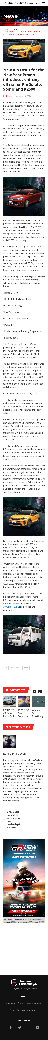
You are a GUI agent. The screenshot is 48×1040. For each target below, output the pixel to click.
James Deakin (11, 3)
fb (10, 1027)
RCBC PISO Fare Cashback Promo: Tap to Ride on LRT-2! (24, 717)
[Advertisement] (22, 945)
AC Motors (15, 667)
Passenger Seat (33, 1003)
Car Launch (32, 1010)
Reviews (21, 1010)
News (15, 29)
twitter (19, 1027)
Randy (9, 96)
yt (37, 1027)
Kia (6, 667)
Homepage (7, 29)
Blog (12, 1010)
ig (28, 1027)
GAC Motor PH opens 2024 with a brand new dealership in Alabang (15, 819)
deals (26, 667)
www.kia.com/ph (11, 606)
